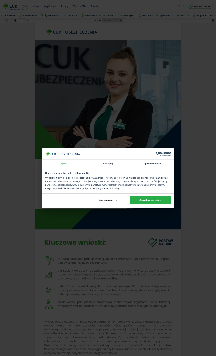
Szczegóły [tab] (108, 163)
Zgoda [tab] (64, 163)
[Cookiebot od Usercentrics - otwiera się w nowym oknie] (158, 154)
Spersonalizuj (106, 200)
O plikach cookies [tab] (152, 163)
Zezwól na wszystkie (150, 200)
